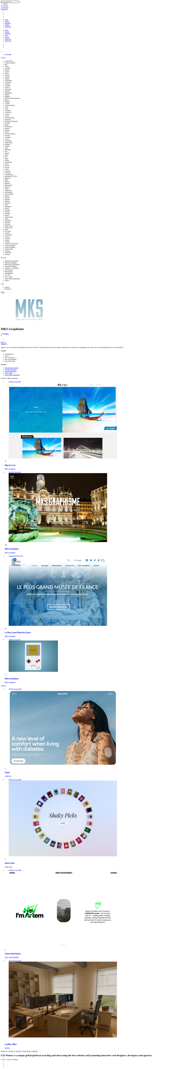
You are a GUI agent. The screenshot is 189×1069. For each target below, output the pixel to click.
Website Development (11, 368)
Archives (18, 1051)
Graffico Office (11, 1044)
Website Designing (10, 369)
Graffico (7, 1048)
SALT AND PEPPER (12, 957)
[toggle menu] (1, 51)
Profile (5, 4)
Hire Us (3, 342)
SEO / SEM (8, 373)
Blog (28, 1051)
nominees (8, 23)
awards (7, 21)
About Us (4, 1051)
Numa (7, 772)
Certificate (34, 1051)
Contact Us (11, 1051)
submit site (4, 9)
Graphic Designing (11, 371)
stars (6, 35)
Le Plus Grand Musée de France (18, 632)
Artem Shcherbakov (13, 953)
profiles (7, 25)
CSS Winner (5, 7)
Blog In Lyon (10, 465)
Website (5, 6)
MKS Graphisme (10, 469)
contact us (8, 39)
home (6, 19)
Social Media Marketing (12, 375)
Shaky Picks (10, 863)
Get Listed (8, 54)
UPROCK (8, 776)
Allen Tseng (8, 867)
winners (3, 685)
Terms (24, 1051)
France (6, 334)
